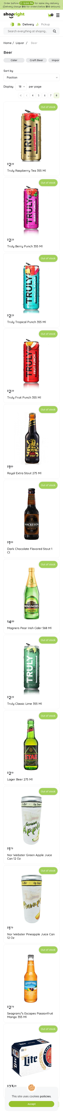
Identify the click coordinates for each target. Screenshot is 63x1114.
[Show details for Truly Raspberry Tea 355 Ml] (31, 136)
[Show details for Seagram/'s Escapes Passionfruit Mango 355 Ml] (31, 978)
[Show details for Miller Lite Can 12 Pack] (31, 1058)
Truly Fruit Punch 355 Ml (24, 397)
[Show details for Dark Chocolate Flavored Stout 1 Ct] (31, 514)
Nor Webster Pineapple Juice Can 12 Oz (31, 936)
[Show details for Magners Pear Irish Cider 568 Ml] (31, 593)
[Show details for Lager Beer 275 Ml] (31, 744)
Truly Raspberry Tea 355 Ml (26, 170)
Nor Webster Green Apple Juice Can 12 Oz (29, 856)
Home (8, 43)
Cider (14, 60)
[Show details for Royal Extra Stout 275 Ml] (31, 438)
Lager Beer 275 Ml (20, 779)
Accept (32, 1104)
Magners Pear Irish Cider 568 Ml (29, 628)
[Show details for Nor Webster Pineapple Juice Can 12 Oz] (31, 899)
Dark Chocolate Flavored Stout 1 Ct (29, 550)
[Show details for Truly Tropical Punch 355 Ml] (31, 287)
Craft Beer (36, 60)
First (20, 95)
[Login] (12, 24)
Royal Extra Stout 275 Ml (24, 473)
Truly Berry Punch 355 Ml (25, 246)
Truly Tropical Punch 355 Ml (26, 322)
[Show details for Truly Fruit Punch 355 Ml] (31, 363)
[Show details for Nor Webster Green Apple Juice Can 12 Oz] (31, 820)
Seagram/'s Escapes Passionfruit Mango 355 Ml (30, 1015)
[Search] (54, 31)
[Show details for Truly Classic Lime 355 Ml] (31, 669)
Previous (26, 95)
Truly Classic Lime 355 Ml (24, 703)
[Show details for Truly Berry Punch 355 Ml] (31, 211)
